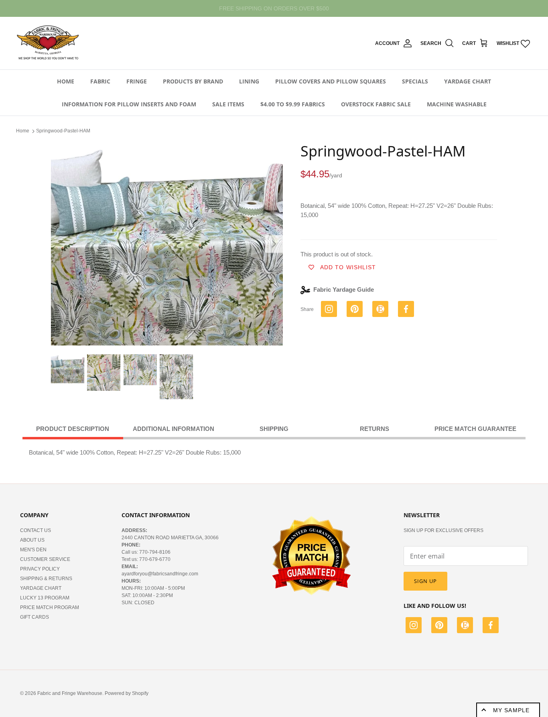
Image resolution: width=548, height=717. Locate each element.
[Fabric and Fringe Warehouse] (48, 43)
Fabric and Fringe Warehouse (69, 693)
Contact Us (35, 530)
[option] (167, 243)
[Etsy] (465, 626)
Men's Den (33, 549)
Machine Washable (457, 104)
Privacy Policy (40, 569)
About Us (32, 540)
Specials (415, 81)
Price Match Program (49, 607)
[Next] (274, 244)
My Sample (511, 710)
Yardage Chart (467, 81)
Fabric (100, 81)
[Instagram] (414, 626)
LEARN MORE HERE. (317, 9)
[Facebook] (491, 626)
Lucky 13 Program (44, 598)
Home (65, 81)
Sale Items (228, 104)
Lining (249, 81)
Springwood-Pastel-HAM (63, 131)
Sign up (425, 581)
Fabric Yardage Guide (343, 289)
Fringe (136, 81)
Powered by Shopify (126, 693)
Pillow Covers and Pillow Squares (330, 81)
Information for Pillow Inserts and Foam (129, 104)
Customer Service (45, 559)
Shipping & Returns (46, 578)
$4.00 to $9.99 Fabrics (292, 104)
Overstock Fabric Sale (376, 104)
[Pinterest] (439, 626)
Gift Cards (34, 617)
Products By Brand (193, 81)
